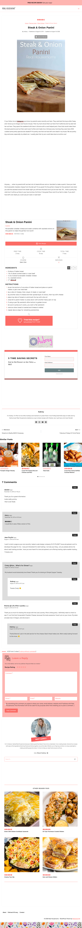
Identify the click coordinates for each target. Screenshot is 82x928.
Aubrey (26, 31)
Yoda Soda (46, 470)
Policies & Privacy (13, 912)
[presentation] (9, 455)
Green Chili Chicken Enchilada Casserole (16, 831)
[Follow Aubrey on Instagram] (39, 422)
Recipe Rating (10, 667)
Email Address (49, 362)
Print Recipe (42, 243)
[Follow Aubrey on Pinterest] (45, 422)
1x (68, 268)
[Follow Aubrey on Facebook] (36, 422)
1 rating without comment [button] (27, 651)
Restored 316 (76, 918)
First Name (48, 356)
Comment (9, 673)
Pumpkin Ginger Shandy (7, 470)
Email (32, 698)
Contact (22, 912)
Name (7, 698)
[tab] (37, 476)
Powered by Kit (59, 373)
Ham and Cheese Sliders (50, 877)
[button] (38, 19)
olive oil (13, 280)
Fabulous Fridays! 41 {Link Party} (70, 431)
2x (72, 268)
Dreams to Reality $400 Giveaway (13, 431)
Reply (74, 487)
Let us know (28, 322)
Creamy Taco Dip (9, 877)
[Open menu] (78, 8)
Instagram (20, 121)
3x (75, 268)
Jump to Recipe (42, 37)
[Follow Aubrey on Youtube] (42, 422)
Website (58, 698)
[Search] (74, 759)
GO (59, 370)
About (4, 912)
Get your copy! (40, 3)
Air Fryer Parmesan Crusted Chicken (53, 831)
